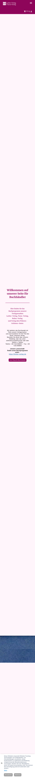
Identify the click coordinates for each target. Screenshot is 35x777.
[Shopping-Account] (31, 11)
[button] (29, 11)
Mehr (5, 770)
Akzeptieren (8, 774)
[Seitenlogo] (9, 4)
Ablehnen (18, 774)
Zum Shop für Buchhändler (17, 360)
